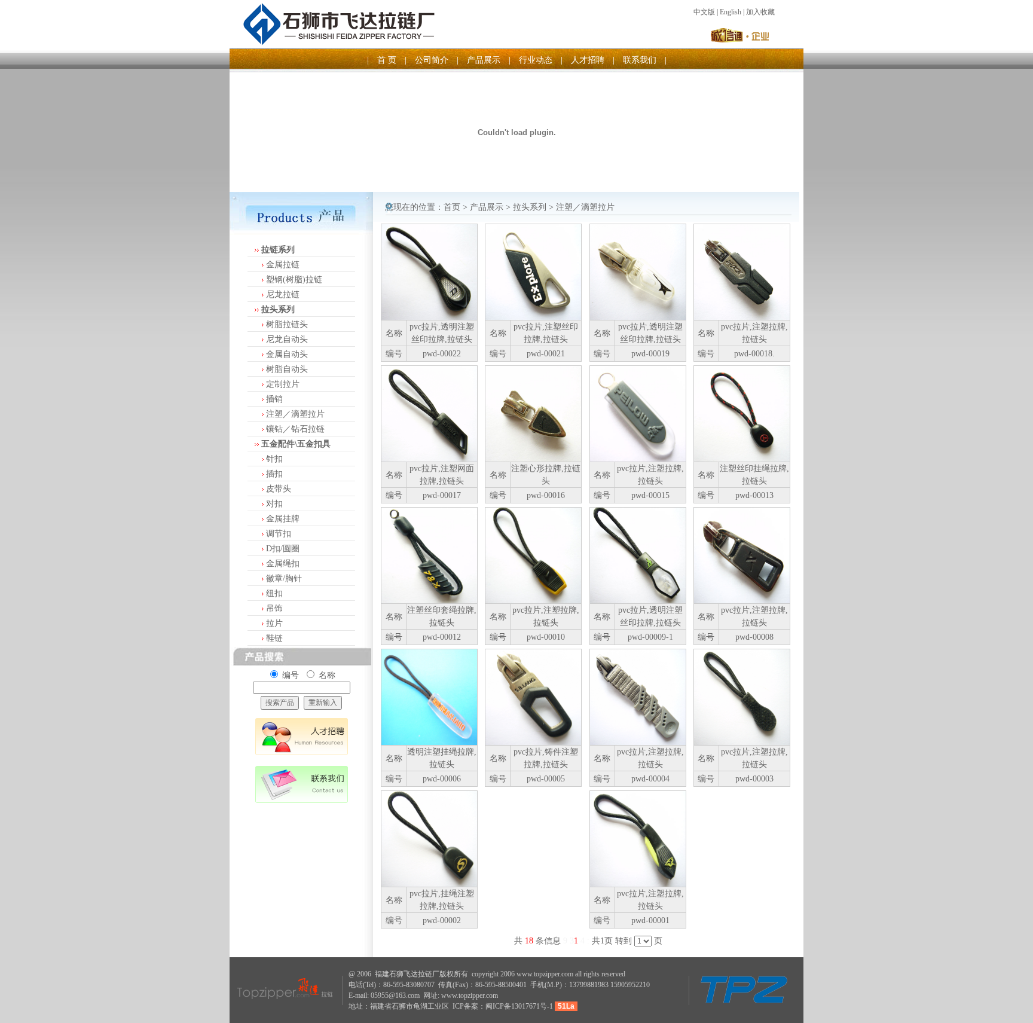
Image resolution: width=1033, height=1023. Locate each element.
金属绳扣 (282, 563)
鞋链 (274, 638)
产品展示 (483, 60)
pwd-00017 (442, 495)
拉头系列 (278, 309)
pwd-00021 (546, 353)
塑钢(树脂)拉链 (294, 279)
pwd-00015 (650, 495)
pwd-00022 (442, 353)
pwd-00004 (650, 778)
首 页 (386, 60)
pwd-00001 (650, 920)
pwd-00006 (442, 778)
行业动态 (535, 60)
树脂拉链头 (287, 324)
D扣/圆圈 (282, 548)
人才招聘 (587, 60)
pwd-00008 (754, 637)
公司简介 (431, 60)
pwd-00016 (546, 495)
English (730, 12)
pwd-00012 (442, 637)
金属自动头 (287, 354)
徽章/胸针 (284, 578)
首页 (452, 207)
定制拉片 (282, 384)
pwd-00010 (546, 637)
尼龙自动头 (287, 339)
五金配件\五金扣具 (296, 443)
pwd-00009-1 (650, 637)
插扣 (274, 473)
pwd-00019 (650, 353)
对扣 (274, 503)
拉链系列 (278, 249)
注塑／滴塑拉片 (295, 414)
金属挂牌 (282, 518)
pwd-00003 (754, 778)
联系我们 (639, 60)
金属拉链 (282, 264)
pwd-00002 (442, 920)
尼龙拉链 (282, 294)
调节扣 (278, 533)
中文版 (704, 12)
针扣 (274, 458)
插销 (274, 399)
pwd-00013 (754, 495)
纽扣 (274, 593)
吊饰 (274, 608)
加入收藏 (760, 12)
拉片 (274, 623)
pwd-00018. (754, 353)
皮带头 (278, 488)
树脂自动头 (287, 369)
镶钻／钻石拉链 (295, 429)
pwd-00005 (546, 778)
